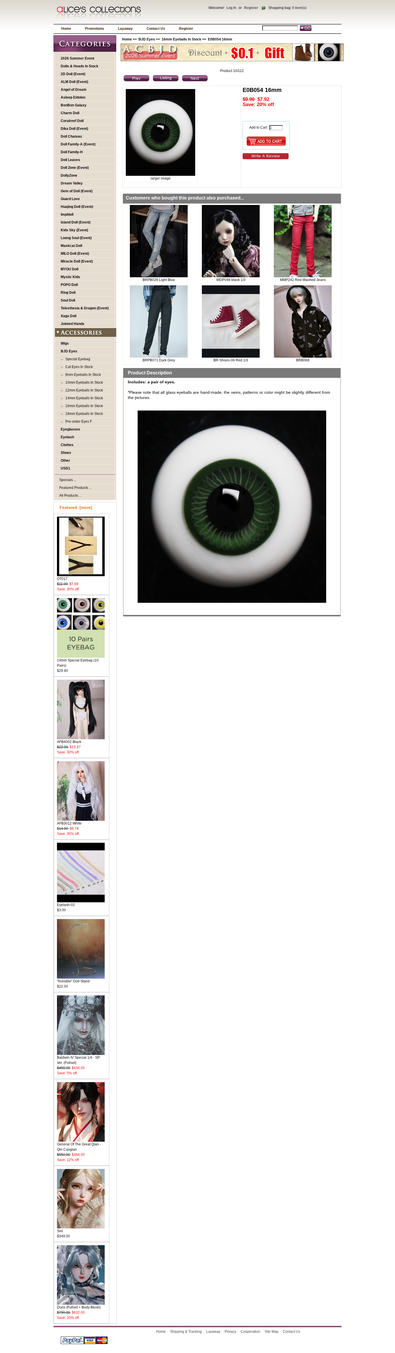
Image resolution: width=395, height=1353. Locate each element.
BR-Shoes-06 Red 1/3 (230, 360)
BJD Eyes (147, 39)
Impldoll (67, 214)
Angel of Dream (73, 90)
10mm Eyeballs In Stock (83, 382)
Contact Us (156, 29)
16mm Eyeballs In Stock (181, 39)
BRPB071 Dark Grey (159, 360)
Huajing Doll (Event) (77, 207)
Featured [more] (76, 507)
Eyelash (67, 437)
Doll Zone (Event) (75, 168)
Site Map (271, 1332)
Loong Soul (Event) (76, 238)
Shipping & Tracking (186, 1332)
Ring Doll (68, 293)
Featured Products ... (75, 488)
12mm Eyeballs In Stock (83, 390)
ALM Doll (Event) (74, 82)
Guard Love (70, 199)
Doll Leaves (70, 160)
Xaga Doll (68, 316)
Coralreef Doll (72, 121)
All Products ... (70, 495)
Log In (231, 8)
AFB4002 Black (69, 742)
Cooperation (250, 1332)
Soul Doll (68, 300)
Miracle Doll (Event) (77, 261)
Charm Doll (70, 113)
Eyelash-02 (66, 905)
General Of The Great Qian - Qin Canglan (79, 1146)
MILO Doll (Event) (75, 254)
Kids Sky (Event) (74, 230)
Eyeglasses (70, 429)
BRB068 (302, 360)
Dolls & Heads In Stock (79, 66)
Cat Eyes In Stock (78, 367)
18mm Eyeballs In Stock (83, 414)
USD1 (65, 468)
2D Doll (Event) (73, 74)
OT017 (62, 579)
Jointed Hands (72, 324)
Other (65, 461)
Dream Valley (72, 183)
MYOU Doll (69, 269)
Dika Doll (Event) (74, 129)
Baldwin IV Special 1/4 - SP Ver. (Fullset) (78, 1060)
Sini (60, 1231)
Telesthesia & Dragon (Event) (85, 308)
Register (251, 8)
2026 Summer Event (77, 58)
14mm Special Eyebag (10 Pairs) (78, 663)
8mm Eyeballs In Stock (82, 375)
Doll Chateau (71, 136)
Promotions (94, 29)
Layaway (125, 29)
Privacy (230, 1332)
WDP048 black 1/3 (231, 280)
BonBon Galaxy (73, 105)
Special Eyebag (77, 359)
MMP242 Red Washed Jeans (303, 280)
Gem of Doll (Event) (77, 191)
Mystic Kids (70, 277)
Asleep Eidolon (73, 97)
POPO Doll (69, 285)
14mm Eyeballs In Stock (83, 398)
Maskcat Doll (71, 246)
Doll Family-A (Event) (78, 144)
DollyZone (69, 175)
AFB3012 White (69, 823)
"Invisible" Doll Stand (73, 981)
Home (66, 29)
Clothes (67, 445)
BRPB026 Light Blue (159, 280)
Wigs (65, 343)
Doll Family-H (72, 152)
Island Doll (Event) (76, 222)
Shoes (66, 453)
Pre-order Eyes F (78, 421)
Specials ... (67, 480)
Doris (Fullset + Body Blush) (79, 1307)
